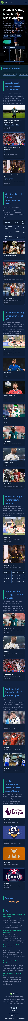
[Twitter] (11, 1008)
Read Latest (7, 41)
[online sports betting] (14, 902)
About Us (14, 1010)
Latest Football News (9, 74)
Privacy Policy (14, 1015)
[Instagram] (17, 1008)
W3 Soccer (8, 2)
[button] (26, 2)
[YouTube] (14, 1008)
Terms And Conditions (14, 1013)
